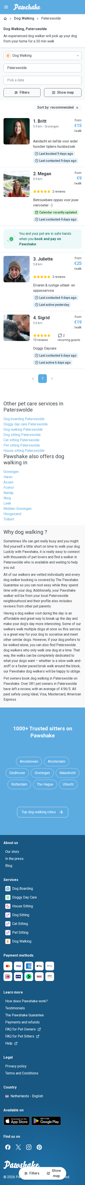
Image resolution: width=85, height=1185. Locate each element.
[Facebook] (7, 1147)
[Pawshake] (27, 7)
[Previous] (33, 378)
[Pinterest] (39, 1147)
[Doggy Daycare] (42, 340)
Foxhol (8, 487)
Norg (7, 498)
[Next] (52, 378)
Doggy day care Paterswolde (25, 424)
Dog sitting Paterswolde (22, 435)
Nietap (8, 493)
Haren (7, 477)
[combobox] (42, 55)
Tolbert (8, 519)
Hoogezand (12, 514)
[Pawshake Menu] (6, 7)
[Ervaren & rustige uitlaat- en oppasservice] (42, 281)
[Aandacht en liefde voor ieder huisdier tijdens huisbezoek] (42, 141)
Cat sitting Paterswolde (21, 440)
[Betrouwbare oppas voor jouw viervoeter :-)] (42, 196)
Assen (8, 482)
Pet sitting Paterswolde (21, 445)
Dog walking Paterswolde (23, 429)
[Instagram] (28, 1147)
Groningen (11, 472)
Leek (7, 503)
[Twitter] (18, 1147)
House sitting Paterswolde (23, 450)
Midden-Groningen (17, 509)
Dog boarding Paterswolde (23, 419)
